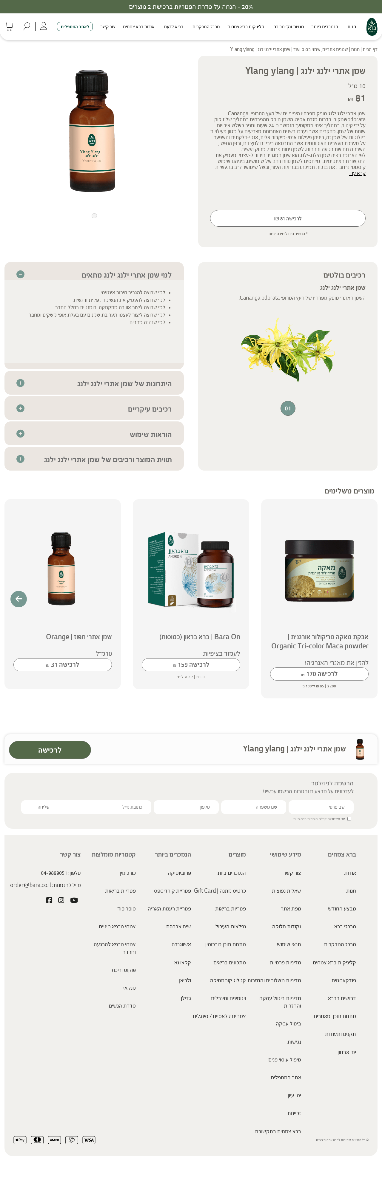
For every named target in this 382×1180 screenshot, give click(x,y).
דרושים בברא (342, 998)
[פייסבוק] (49, 901)
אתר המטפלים (286, 1077)
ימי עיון (294, 1095)
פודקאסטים (344, 980)
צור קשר (107, 26)
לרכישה (288, 218)
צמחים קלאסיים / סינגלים (219, 1016)
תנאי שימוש (289, 944)
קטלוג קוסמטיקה (228, 980)
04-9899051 (54, 873)
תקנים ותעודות (340, 1034)
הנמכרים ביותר (324, 26)
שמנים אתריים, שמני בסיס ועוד (320, 49)
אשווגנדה (181, 944)
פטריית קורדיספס (172, 891)
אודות (350, 873)
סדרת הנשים (122, 1005)
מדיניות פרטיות (285, 962)
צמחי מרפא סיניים (117, 926)
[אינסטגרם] (61, 901)
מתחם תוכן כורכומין (225, 944)
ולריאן (185, 980)
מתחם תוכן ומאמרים (335, 1016)
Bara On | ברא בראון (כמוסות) (199, 637)
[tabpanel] (94, 130)
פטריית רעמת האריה (169, 908)
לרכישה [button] (319, 674)
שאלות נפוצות (286, 891)
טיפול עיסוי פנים (284, 1059)
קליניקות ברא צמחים (245, 26)
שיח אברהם (178, 926)
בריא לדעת (173, 26)
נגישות (294, 1042)
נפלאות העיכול (230, 926)
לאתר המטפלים (75, 26)
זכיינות (294, 1113)
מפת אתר (291, 908)
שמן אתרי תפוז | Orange (79, 637)
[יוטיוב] (74, 901)
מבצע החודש (342, 908)
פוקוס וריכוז (124, 970)
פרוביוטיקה (179, 873)
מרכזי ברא (345, 926)
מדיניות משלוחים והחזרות (274, 980)
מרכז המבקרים (206, 26)
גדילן (186, 998)
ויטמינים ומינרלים (228, 998)
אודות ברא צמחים (139, 26)
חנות (351, 26)
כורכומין (128, 873)
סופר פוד (126, 908)
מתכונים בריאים (229, 962)
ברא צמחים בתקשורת (278, 1131)
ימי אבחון (347, 1052)
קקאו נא (182, 962)
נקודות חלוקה (286, 926)
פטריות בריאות (230, 908)
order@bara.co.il (30, 885)
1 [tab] (94, 215)
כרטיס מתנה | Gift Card (220, 891)
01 (288, 408)
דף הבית (370, 49)
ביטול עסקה (288, 1023)
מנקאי (129, 988)
